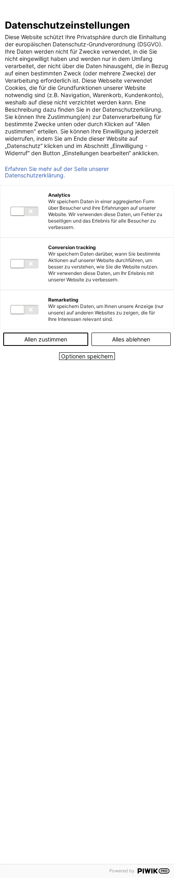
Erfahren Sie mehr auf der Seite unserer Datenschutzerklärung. (57, 172)
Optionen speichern (87, 356)
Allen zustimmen (45, 339)
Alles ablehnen (131, 339)
